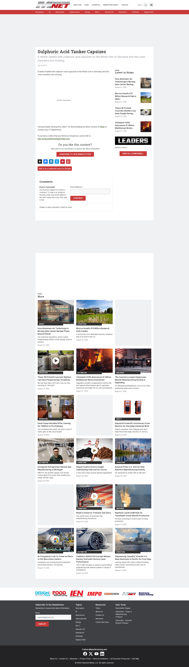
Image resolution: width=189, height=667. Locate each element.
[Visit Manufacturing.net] (128, 594)
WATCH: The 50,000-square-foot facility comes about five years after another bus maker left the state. (54, 475)
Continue (78, 198)
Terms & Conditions (100, 659)
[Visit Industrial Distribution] (111, 594)
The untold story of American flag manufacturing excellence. (89, 517)
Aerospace (120, 373)
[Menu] (151, 5)
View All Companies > (133, 154)
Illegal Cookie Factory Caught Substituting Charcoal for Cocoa (91, 468)
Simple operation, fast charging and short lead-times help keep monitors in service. (131, 430)
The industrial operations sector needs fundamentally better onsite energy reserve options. (55, 339)
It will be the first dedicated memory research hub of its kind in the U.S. (94, 335)
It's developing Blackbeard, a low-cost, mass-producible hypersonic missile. (133, 387)
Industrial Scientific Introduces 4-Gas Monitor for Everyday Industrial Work (132, 424)
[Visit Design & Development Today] (42, 594)
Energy (41, 324)
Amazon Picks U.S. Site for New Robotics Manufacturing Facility (130, 468)
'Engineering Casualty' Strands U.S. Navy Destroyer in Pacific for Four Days (133, 557)
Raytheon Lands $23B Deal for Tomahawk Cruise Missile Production (132, 514)
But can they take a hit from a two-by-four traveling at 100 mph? (54, 384)
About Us (53, 659)
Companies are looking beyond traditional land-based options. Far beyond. (54, 563)
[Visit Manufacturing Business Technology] (146, 594)
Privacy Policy (85, 659)
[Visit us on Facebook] (85, 654)
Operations (82, 324)
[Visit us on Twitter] (91, 654)
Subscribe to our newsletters (75, 154)
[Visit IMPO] (94, 594)
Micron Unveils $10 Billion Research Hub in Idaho (125, 96)
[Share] (45, 161)
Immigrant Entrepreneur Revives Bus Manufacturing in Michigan (54, 468)
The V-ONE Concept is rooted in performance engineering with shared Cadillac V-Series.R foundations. (94, 567)
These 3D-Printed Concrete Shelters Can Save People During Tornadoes (125, 111)
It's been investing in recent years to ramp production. (131, 520)
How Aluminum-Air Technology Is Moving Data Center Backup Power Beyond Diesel (125, 82)
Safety (119, 419)
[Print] (40, 161)
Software (42, 552)
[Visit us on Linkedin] (102, 654)
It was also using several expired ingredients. (94, 473)
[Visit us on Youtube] (96, 654)
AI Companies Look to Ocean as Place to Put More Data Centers (55, 557)
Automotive (82, 373)
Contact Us (63, 659)
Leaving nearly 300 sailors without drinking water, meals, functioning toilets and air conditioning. (132, 564)
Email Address (76, 187)
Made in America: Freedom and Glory (93, 513)
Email (37, 613)
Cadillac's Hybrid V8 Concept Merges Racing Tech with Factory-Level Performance (93, 559)
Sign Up (42, 624)
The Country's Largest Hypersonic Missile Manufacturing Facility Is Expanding (130, 380)
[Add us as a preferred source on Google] (68, 161)
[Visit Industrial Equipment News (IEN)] (76, 594)
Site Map (135, 659)
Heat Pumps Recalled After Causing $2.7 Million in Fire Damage (54, 424)
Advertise (73, 659)
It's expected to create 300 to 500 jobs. (130, 473)
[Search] (146, 5)
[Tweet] (57, 161)
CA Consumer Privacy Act (120, 659)
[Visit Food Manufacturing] (60, 594)
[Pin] (62, 161)
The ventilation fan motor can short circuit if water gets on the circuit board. (55, 430)
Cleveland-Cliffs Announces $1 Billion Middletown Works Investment (124, 125)
